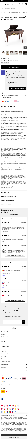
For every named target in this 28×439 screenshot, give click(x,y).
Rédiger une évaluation (14, 214)
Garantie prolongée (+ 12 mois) (13, 83)
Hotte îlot (3, 341)
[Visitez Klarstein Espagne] (15, 405)
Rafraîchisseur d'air (4, 353)
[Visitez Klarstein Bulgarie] (18, 409)
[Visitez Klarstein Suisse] (7, 405)
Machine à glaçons (4, 348)
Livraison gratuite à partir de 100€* (20, 0)
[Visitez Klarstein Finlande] (2, 412)
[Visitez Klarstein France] (10, 405)
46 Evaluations (10, 19)
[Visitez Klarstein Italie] (13, 405)
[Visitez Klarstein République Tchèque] (4, 409)
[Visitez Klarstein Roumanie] (15, 409)
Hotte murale (3, 356)
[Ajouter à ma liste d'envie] (26, 17)
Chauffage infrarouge (5, 346)
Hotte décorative (4, 344)
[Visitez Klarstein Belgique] (4, 412)
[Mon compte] (19, 4)
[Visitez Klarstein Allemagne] (2, 405)
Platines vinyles (24, 12)
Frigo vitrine (3, 351)
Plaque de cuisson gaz (5, 361)
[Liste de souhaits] (22, 4)
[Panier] (26, 4)
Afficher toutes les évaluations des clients (15, 255)
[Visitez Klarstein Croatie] (13, 409)
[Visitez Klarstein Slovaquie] (2, 409)
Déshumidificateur (4, 339)
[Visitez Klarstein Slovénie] (13, 412)
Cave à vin (3, 334)
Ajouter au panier (15, 67)
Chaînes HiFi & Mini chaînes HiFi (14, 12)
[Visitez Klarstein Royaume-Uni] (18, 405)
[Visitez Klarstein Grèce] (15, 412)
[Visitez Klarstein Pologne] (10, 409)
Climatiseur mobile (4, 336)
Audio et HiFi (5, 12)
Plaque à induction (4, 358)
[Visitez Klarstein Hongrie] (7, 409)
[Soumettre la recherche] (2, 8)
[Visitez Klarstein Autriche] (4, 405)
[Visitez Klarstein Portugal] (10, 412)
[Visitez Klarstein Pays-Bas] (7, 412)
